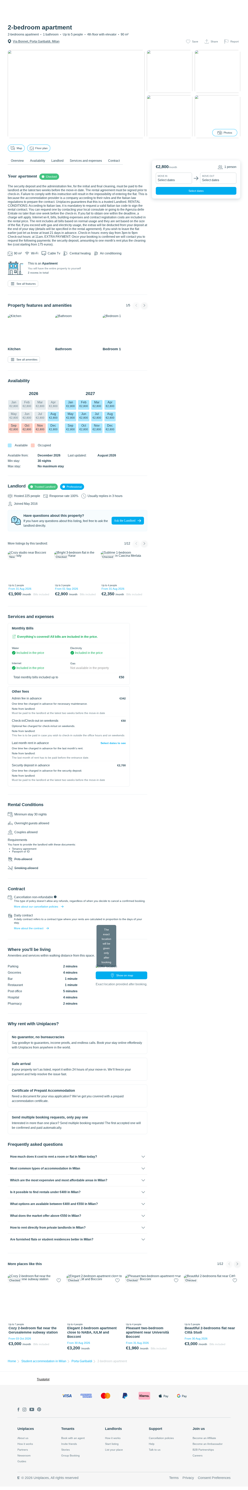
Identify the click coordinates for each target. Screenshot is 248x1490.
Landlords (113, 1429)
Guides (21, 1461)
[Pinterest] (39, 1409)
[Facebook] (18, 1410)
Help (151, 1443)
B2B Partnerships (203, 1449)
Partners (22, 1449)
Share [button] (214, 41)
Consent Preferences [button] (214, 1478)
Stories (65, 1449)
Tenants (67, 1429)
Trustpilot (43, 1379)
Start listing (112, 1443)
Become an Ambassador (208, 1443)
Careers (197, 1455)
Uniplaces (25, 1429)
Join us (199, 1429)
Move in (162, 176)
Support (155, 1429)
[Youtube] (31, 1410)
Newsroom (24, 1455)
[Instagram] (24, 1410)
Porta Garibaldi (81, 1361)
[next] (46, 567)
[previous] (13, 567)
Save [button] (195, 41)
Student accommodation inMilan (43, 1361)
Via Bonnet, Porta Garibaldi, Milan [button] (36, 41)
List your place (114, 1449)
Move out (208, 176)
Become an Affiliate (204, 1438)
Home (12, 1361)
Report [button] (234, 41)
